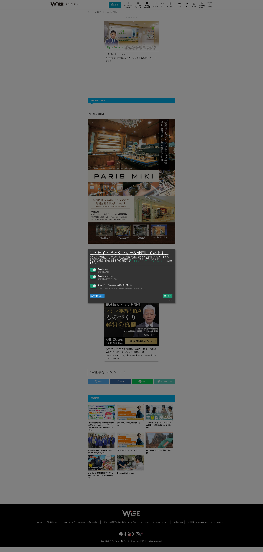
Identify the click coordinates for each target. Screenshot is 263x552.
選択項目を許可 (97, 296)
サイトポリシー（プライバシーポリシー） (148, 261)
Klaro (170, 300)
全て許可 (168, 296)
